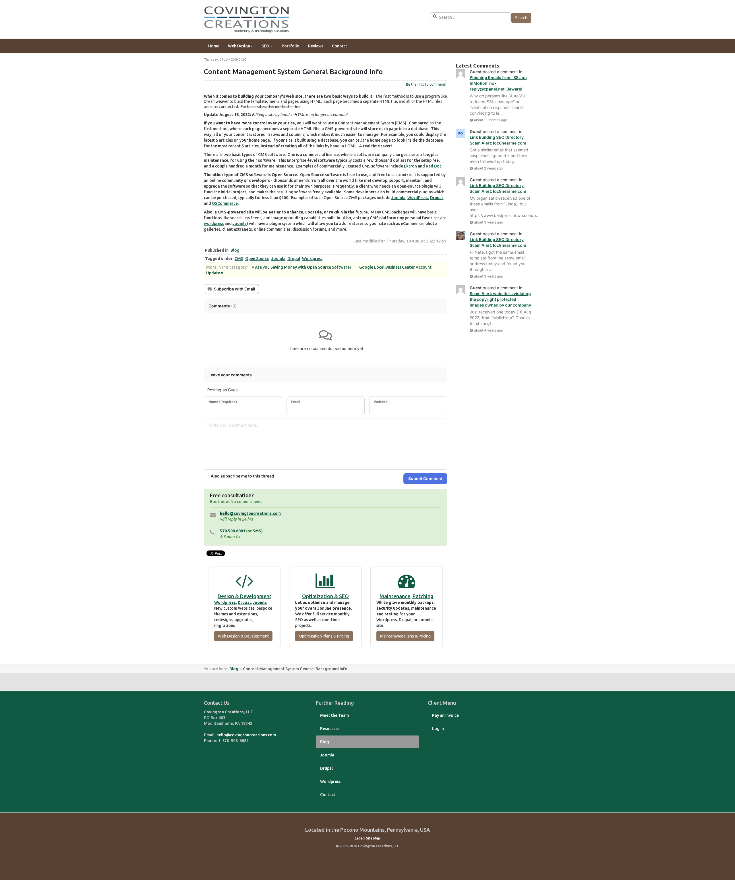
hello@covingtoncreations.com (250, 513)
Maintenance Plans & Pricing (405, 636)
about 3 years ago (488, 222)
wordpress (214, 223)
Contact (339, 46)
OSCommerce (225, 203)
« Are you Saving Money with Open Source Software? (301, 267)
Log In (438, 728)
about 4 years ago (488, 330)
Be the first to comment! (426, 84)
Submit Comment (425, 478)
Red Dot (433, 166)
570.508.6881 (232, 531)
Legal (359, 838)
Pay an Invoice (445, 715)
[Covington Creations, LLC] (247, 19)
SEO (266, 46)
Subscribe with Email (234, 288)
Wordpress (312, 258)
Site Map (373, 838)
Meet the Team (334, 715)
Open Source (257, 258)
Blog (235, 250)
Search (521, 18)
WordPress (417, 197)
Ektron (410, 166)
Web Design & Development (243, 636)
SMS (257, 531)
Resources (329, 728)
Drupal (436, 197)
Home (213, 46)
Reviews (315, 46)
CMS (239, 258)
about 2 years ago (488, 168)
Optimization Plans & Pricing (324, 636)
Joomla (398, 197)
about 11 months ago (490, 120)
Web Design (239, 46)
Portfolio (290, 46)
